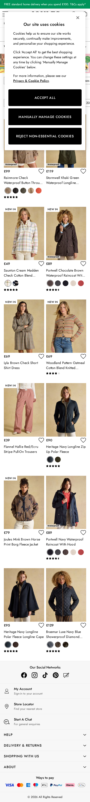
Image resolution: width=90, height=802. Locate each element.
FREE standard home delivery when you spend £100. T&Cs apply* (45, 4)
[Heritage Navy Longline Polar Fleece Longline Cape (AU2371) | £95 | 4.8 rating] (24, 651)
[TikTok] (45, 675)
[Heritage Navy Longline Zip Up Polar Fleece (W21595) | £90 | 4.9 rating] (66, 466)
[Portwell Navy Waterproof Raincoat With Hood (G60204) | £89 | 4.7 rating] (66, 558)
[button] (45, 734)
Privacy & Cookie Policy (31, 80)
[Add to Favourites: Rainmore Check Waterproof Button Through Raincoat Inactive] (41, 171)
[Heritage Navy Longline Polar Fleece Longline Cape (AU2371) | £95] (24, 594)
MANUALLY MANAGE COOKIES (44, 116)
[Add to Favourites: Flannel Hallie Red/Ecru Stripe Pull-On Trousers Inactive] (41, 440)
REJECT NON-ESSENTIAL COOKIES (45, 136)
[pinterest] (55, 675)
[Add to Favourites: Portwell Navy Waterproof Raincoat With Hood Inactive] (83, 532)
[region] (45, 81)
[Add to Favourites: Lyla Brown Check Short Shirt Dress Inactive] (41, 356)
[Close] (77, 17)
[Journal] (66, 675)
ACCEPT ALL (45, 97)
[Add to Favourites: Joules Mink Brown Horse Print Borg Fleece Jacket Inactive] (41, 532)
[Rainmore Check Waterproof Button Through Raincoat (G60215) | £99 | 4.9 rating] (24, 197)
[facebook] (24, 675)
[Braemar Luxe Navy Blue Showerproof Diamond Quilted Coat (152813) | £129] (66, 594)
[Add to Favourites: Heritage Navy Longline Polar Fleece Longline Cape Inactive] (41, 625)
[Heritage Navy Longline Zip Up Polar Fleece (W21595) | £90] (66, 409)
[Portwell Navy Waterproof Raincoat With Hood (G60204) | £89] (66, 502)
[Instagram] (34, 675)
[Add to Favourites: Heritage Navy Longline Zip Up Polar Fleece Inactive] (83, 440)
